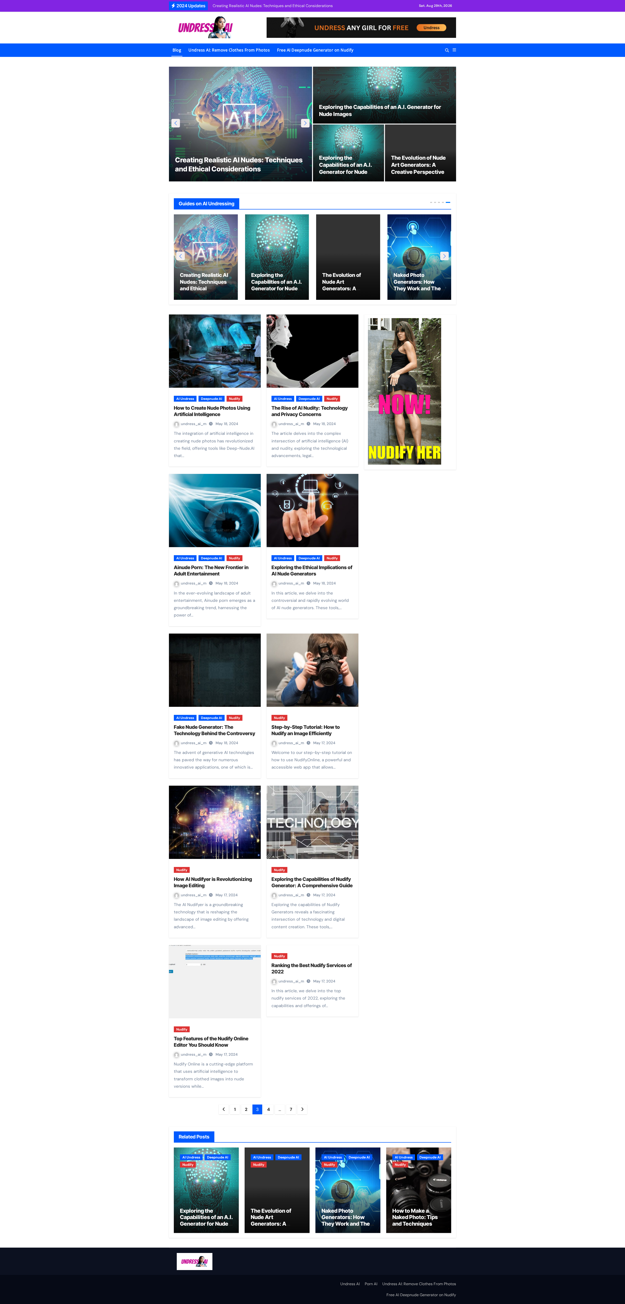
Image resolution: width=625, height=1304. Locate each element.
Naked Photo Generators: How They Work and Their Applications (348, 1220)
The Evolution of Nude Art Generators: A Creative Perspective (418, 165)
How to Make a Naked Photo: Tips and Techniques (345, 282)
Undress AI (350, 1283)
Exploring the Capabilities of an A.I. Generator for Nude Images (206, 1220)
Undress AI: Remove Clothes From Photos (229, 50)
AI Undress (185, 398)
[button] (454, 50)
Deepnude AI (211, 398)
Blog (177, 50)
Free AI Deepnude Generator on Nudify (315, 50)
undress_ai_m (194, 423)
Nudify (234, 398)
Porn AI (371, 1283)
